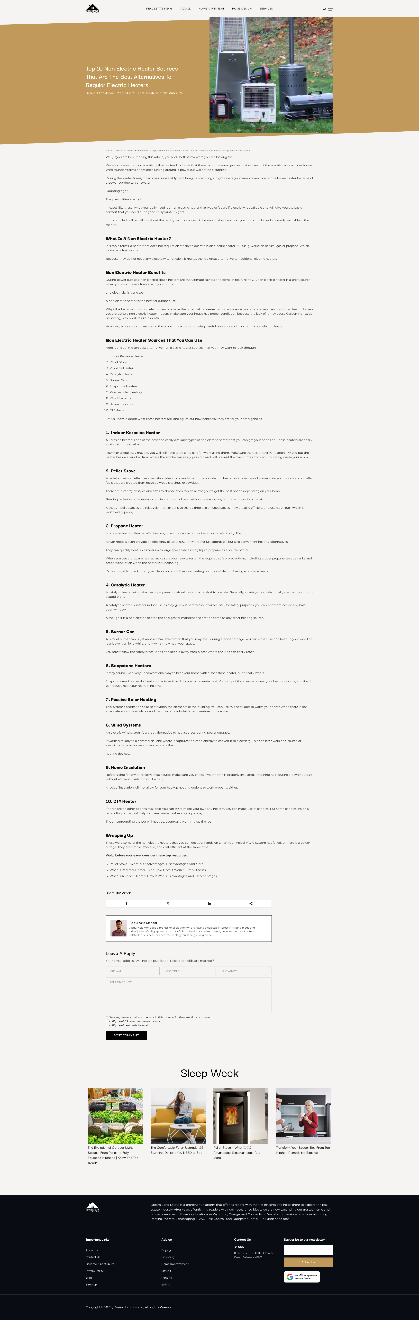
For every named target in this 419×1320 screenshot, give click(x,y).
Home (109, 150)
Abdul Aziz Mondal (143, 922)
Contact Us (93, 1257)
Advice (186, 8)
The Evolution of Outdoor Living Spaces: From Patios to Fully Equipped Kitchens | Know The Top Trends (113, 1155)
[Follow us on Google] (302, 1276)
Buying (166, 1250)
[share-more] (251, 903)
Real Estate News (159, 8)
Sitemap (91, 1284)
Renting (166, 1277)
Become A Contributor (100, 1264)
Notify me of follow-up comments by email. (135, 1021)
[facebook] (126, 903)
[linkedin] (209, 903)
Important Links (97, 1239)
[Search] (324, 8)
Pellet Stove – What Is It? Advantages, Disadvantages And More (156, 864)
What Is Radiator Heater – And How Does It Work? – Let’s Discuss (158, 870)
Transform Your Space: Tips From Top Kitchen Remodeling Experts (303, 1150)
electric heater (224, 246)
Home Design (242, 8)
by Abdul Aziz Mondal (100, 93)
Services (266, 8)
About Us (92, 1250)
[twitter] (168, 903)
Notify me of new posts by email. (129, 1025)
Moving (166, 1270)
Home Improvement (138, 150)
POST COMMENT (126, 1035)
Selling (165, 1284)
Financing (167, 1257)
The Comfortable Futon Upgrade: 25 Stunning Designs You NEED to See (177, 1150)
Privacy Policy (94, 1270)
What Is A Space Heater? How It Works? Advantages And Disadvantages (163, 876)
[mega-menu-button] (330, 9)
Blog (89, 1277)
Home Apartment (211, 8)
